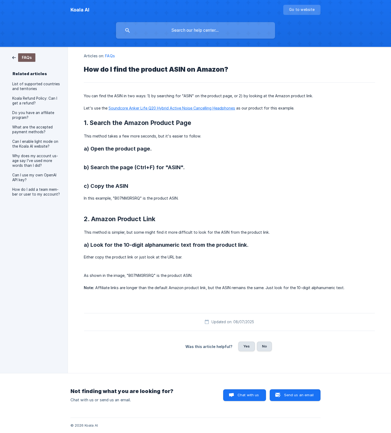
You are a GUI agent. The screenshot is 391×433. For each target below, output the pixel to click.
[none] (79, 10)
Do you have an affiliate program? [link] (33, 115)
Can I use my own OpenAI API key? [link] (34, 177)
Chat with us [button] (248, 395)
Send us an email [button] (299, 395)
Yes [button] (246, 346)
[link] (23, 57)
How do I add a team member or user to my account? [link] (36, 191)
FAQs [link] (110, 56)
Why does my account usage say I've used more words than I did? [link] (35, 161)
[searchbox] (195, 30)
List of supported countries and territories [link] (36, 86)
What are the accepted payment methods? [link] (32, 129)
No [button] (264, 346)
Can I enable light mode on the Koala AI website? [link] (35, 143)
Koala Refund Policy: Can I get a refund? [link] (34, 100)
